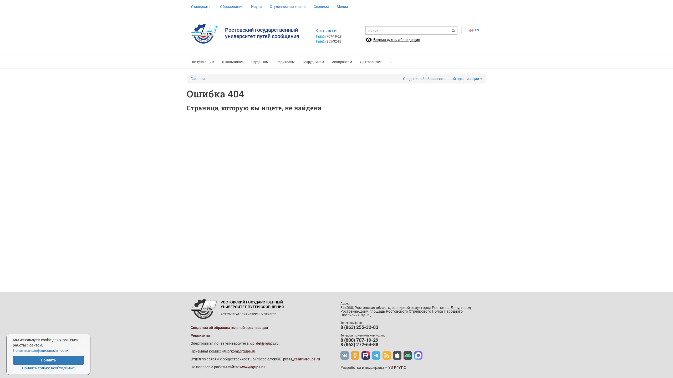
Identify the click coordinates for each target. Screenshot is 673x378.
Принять (48, 360)
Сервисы (321, 6)
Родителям (286, 62)
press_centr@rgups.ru (301, 359)
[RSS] (387, 355)
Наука (256, 6)
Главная (198, 79)
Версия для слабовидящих (396, 40)
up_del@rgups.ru (264, 343)
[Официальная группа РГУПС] (344, 355)
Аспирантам (342, 62)
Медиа (342, 6)
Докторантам (370, 62)
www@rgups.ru (252, 367)
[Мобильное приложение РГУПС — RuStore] (408, 355)
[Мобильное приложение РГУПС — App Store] (397, 355)
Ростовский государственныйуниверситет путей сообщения (262, 33)
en (477, 30)
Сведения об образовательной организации (441, 79)
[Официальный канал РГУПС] (365, 355)
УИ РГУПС (397, 367)
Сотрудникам (313, 62)
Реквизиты (200, 335)
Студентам (260, 62)
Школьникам (232, 62)
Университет (201, 6)
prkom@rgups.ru (241, 351)
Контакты (326, 30)
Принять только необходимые (48, 368)
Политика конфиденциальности (40, 350)
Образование (231, 6)
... (390, 62)
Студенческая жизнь (288, 6)
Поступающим (202, 62)
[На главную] (206, 34)
